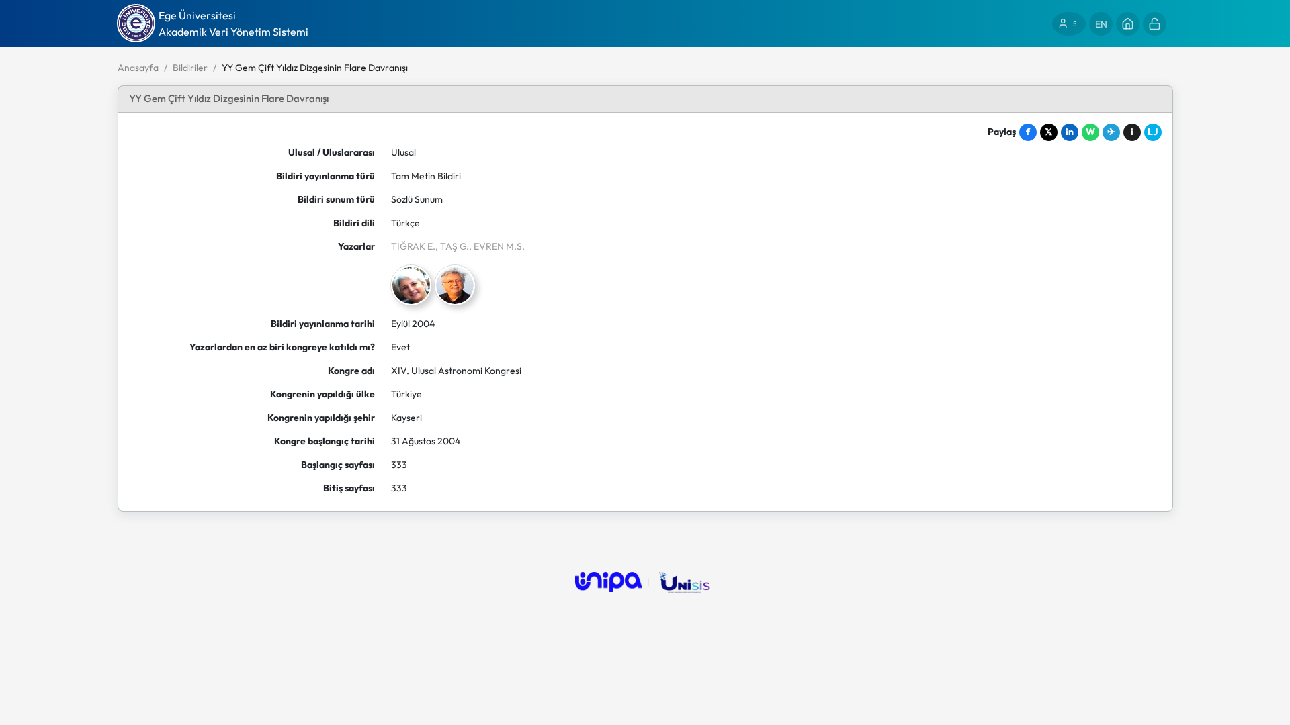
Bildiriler (190, 68)
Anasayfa (138, 68)
